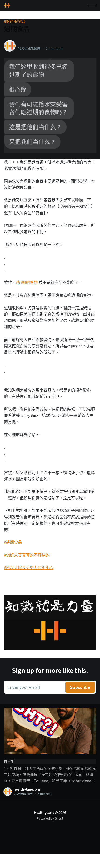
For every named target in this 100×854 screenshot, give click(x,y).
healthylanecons (32, 43)
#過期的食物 (27, 282)
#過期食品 (13, 542)
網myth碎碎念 (14, 21)
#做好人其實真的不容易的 (27, 555)
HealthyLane (44, 812)
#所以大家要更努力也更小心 (28, 567)
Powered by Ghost (50, 818)
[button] (92, 6)
